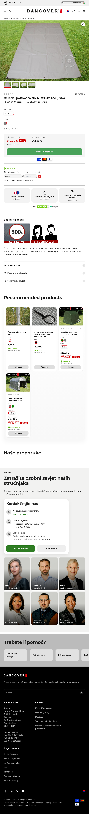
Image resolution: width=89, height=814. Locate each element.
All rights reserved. (27, 800)
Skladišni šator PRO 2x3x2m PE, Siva (16, 399)
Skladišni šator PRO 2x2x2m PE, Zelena (69, 333)
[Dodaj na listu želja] (26, 328)
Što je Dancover (11, 754)
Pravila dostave (31, 805)
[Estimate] (39, 176)
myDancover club (12, 763)
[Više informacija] (33, 180)
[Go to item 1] (7, 85)
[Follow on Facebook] (5, 791)
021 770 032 (44, 199)
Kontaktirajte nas (12, 759)
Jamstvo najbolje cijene (46, 721)
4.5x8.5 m (9, 113)
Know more (72, 200)
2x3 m (12, 413)
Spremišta (14, 18)
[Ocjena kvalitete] (9, 94)
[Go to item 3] (23, 85)
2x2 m (64, 347)
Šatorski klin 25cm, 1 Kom (17, 333)
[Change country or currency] (68, 11)
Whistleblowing (11, 780)
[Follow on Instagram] (11, 791)
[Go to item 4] (31, 85)
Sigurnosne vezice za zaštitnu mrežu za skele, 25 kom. (43, 334)
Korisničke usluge (43, 708)
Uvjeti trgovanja (42, 712)
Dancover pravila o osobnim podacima (48, 727)
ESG (6, 767)
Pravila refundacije (35, 803)
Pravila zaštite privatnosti (14, 803)
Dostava (39, 717)
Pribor (22, 18)
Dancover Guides (12, 776)
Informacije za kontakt (13, 805)
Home (6, 18)
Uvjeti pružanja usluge (54, 803)
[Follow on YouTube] (23, 791)
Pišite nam (51, 548)
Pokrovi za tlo (31, 18)
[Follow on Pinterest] (17, 791)
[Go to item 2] (15, 85)
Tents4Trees (10, 772)
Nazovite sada (21, 548)
